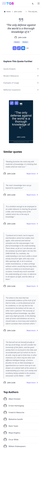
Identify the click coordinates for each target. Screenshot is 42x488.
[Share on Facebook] (23, 48)
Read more (31, 173)
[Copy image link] (12, 103)
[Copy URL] (19, 48)
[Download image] (16, 103)
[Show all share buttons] (27, 48)
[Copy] (14, 48)
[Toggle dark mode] (33, 3)
